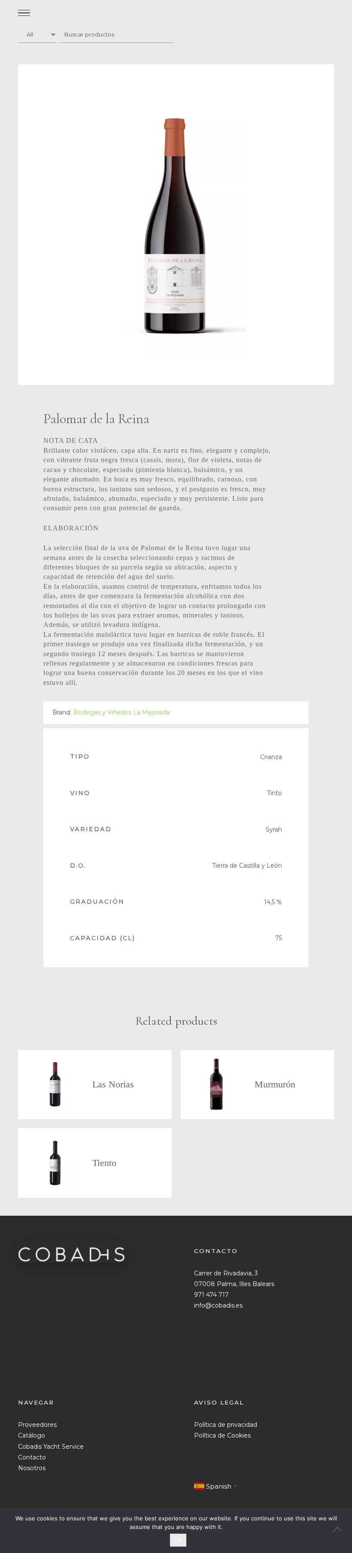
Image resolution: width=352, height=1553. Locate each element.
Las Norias (113, 1084)
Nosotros (32, 1468)
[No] (341, 1530)
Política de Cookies (222, 1435)
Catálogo (31, 1435)
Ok (178, 1540)
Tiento (104, 1162)
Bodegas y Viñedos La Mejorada (121, 712)
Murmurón (275, 1084)
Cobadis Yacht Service (51, 1446)
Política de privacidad (225, 1425)
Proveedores (37, 1425)
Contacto (32, 1457)
